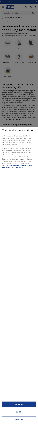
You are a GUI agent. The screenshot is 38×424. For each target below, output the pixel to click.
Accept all (19, 404)
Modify (19, 412)
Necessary (19, 419)
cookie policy (19, 167)
